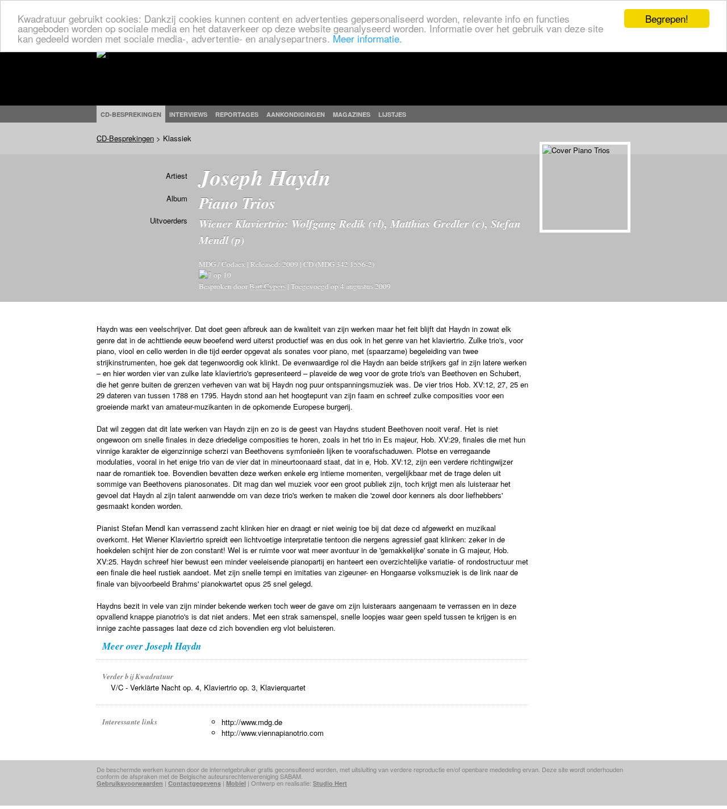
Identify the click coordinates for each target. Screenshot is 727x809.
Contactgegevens (194, 783)
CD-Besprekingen (125, 138)
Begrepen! (666, 18)
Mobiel (236, 783)
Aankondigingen (295, 114)
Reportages (236, 114)
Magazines (351, 114)
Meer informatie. (367, 38)
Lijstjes (392, 114)
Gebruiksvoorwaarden (130, 783)
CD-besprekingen (131, 114)
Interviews (188, 114)
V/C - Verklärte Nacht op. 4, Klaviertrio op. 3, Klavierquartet (208, 687)
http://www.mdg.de (252, 722)
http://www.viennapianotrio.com (273, 732)
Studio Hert (330, 783)
